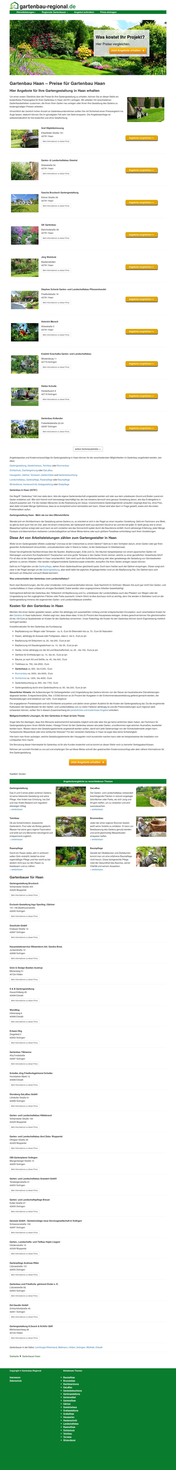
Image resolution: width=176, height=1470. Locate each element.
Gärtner (25, 474)
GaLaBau (48, 470)
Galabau (18, 615)
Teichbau (47, 465)
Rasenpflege (46, 479)
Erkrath (99, 1347)
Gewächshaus (35, 465)
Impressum (15, 1377)
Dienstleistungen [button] (25, 12)
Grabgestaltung (45, 484)
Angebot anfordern (84, 12)
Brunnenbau (63, 465)
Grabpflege (63, 484)
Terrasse (67, 1436)
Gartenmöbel (47, 474)
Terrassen (35, 474)
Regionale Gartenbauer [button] (54, 12)
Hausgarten (15, 474)
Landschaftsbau (17, 479)
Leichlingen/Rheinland (46, 1347)
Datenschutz (16, 1380)
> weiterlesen (16, 809)
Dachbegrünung (30, 470)
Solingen (80, 1347)
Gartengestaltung (18, 465)
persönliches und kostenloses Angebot (89, 710)
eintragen (108, 12)
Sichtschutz (15, 470)
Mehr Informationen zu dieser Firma (56, 141)
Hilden (72, 1347)
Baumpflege (64, 479)
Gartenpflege (32, 479)
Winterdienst (16, 484)
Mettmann (63, 1347)
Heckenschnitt (30, 484)
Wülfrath (90, 1347)
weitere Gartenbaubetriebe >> (88, 449)
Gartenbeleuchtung (68, 474)
